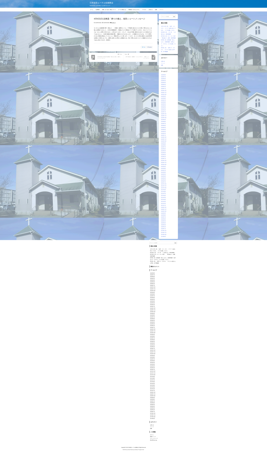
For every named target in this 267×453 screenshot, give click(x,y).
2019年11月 (163, 232)
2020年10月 (163, 211)
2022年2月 (163, 180)
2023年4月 (163, 152)
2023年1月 (163, 158)
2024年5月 (163, 127)
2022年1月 (163, 182)
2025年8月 (163, 98)
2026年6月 (163, 78)
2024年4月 (163, 129)
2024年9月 (163, 119)
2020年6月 (163, 219)
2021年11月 (163, 186)
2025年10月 (163, 94)
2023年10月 (163, 141)
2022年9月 (163, 166)
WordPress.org (153, 440)
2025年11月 (163, 92)
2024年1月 (163, 135)
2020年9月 (163, 213)
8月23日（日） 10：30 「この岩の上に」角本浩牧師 (162, 252)
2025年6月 (163, 102)
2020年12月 (163, 207)
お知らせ (114, 22)
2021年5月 (163, 197)
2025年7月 (163, 100)
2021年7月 (163, 193)
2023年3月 (163, 154)
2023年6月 (163, 148)
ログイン (152, 434)
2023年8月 (163, 145)
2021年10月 (163, 187)
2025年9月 (163, 96)
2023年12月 (163, 137)
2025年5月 (163, 104)
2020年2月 (163, 226)
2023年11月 (163, 139)
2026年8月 (163, 74)
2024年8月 (163, 121)
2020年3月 (163, 224)
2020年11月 (163, 209)
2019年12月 (163, 230)
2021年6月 (163, 195)
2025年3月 (163, 108)
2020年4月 (163, 223)
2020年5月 (163, 221)
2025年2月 (163, 110)
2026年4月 (163, 82)
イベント (163, 63)
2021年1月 (163, 205)
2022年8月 (163, 168)
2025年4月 (163, 106)
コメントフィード (154, 438)
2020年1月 (163, 228)
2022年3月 (163, 178)
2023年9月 (163, 143)
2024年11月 (163, 115)
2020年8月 (163, 215)
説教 (162, 65)
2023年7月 (163, 147)
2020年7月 (163, 217)
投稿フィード (153, 436)
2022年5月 (163, 174)
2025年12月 (163, 90)
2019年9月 (163, 236)
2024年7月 (163, 123)
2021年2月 (163, 203)
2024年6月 (163, 125)
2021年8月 (163, 191)
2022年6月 (163, 172)
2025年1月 (163, 111)
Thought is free (141, 449)
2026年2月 (163, 86)
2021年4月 (163, 199)
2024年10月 (163, 117)
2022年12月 (163, 160)
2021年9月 (163, 189)
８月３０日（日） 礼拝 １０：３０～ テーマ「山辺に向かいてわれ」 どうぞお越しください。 (168, 28)
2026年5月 (163, 80)
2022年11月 (163, 162)
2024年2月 (163, 133)
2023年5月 (163, 150)
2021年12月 (163, 184)
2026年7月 (163, 76)
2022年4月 (163, 176)
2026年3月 (163, 84)
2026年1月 (163, 88)
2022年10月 (163, 164)
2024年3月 (163, 131)
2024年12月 (163, 113)
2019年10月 (163, 234)
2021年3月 (163, 201)
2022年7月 (163, 170)
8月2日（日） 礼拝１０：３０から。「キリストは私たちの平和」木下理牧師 (168, 49)
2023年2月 (163, 156)
